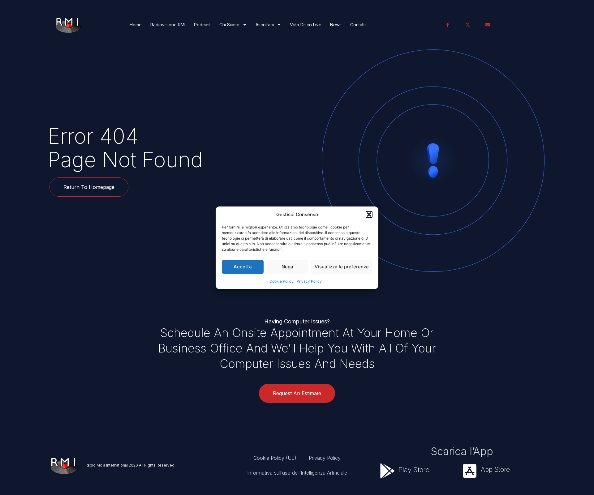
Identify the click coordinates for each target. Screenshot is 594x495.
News (336, 24)
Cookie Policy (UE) (274, 458)
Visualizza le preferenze (342, 266)
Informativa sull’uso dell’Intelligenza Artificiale (297, 473)
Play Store (413, 470)
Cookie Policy (281, 281)
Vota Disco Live (305, 24)
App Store (495, 469)
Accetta (243, 266)
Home (136, 24)
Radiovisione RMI (167, 24)
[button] (369, 214)
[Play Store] (387, 471)
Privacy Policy (309, 281)
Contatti (358, 24)
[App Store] (469, 471)
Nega (287, 266)
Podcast (202, 24)
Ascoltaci (265, 24)
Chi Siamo (229, 24)
